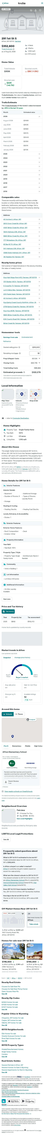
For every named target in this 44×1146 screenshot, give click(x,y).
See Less (7, 599)
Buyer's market (22, 677)
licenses (15, 1085)
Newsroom (4, 1110)
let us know (17, 1125)
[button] (42, 3)
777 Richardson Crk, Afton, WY (14, 240)
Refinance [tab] (7, 341)
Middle (27, 746)
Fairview (18, 41)
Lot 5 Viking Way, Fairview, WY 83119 (16, 290)
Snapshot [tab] (7, 658)
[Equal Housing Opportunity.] (25, 1130)
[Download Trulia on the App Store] (13, 1101)
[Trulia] (4, 1101)
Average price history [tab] (22, 657)
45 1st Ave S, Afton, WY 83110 (14, 298)
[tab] (8, 611)
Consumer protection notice (32, 1093)
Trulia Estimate (11, 106)
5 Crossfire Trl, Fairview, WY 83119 (15, 286)
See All (7, 839)
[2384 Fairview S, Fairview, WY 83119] (13, 951)
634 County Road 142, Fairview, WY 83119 (18, 319)
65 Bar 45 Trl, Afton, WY (12, 244)
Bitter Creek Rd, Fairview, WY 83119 (16, 323)
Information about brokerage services (15, 1093)
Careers (36, 1109)
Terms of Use (22, 1110)
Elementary (16, 746)
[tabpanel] (22, 362)
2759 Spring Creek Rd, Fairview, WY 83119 (18, 307)
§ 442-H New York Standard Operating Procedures (15, 1090)
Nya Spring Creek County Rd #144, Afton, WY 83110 (22, 302)
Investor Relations (13, 1110)
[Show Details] (39, 116)
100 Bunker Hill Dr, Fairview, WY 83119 (17, 282)
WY (8, 978)
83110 (19, 467)
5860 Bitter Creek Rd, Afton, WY (15, 236)
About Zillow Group (16, 1109)
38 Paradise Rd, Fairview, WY (13, 257)
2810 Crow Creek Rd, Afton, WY (15, 223)
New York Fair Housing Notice (9, 1091)
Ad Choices (13, 1112)
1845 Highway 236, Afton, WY (14, 232)
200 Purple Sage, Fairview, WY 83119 (16, 294)
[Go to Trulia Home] (22, 3)
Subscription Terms (32, 1110)
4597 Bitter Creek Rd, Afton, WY (15, 228)
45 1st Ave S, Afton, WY (12, 219)
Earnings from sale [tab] (10, 337)
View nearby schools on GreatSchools (18, 791)
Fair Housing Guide (28, 1109)
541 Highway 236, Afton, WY (14, 248)
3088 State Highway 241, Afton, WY (16, 253)
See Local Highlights (24, 819)
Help (39, 1110)
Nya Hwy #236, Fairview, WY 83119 (16, 311)
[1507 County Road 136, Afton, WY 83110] (13, 920)
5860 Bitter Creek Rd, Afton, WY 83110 (17, 315)
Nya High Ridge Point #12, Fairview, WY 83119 (20, 277)
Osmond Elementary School (13, 883)
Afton (5, 869)
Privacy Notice (5, 1112)
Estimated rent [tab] (27, 337)
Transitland (27, 1077)
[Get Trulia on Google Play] (28, 1101)
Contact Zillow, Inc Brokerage (11, 1096)
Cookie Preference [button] (22, 1112)
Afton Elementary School (15, 880)
